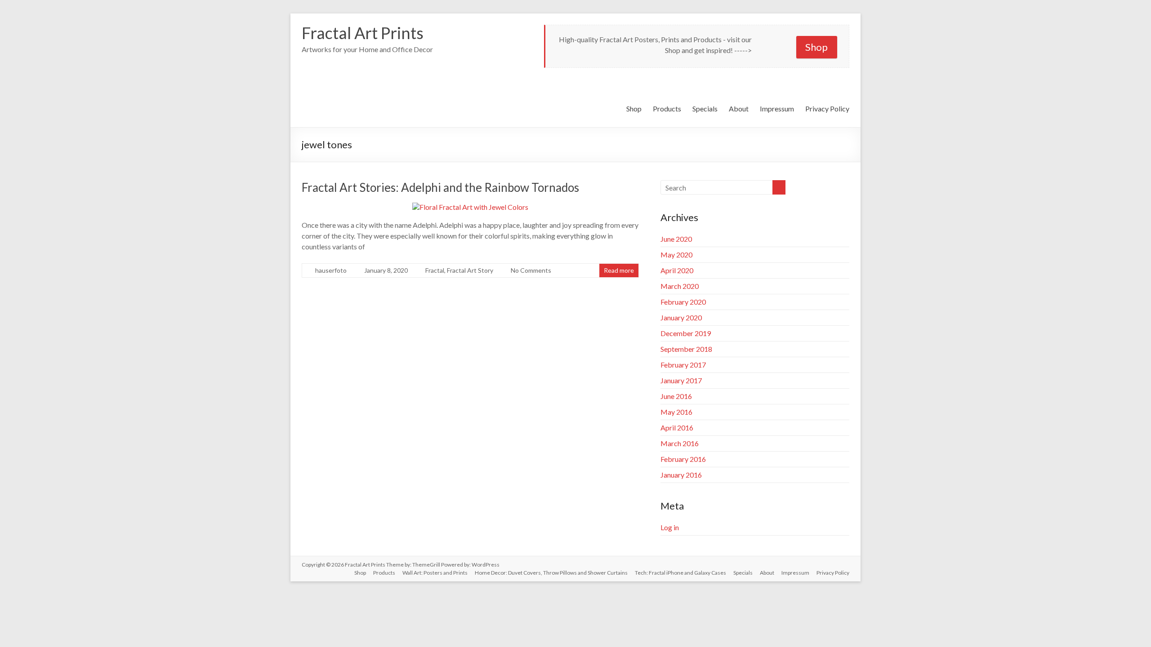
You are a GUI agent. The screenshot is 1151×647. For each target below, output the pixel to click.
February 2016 (683, 459)
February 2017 (683, 364)
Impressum (777, 108)
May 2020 (676, 254)
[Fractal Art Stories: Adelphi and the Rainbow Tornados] (470, 207)
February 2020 (683, 301)
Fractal (434, 270)
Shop (816, 47)
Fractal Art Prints (363, 33)
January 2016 (681, 474)
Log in (669, 527)
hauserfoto (331, 270)
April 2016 (676, 427)
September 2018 (686, 349)
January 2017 (681, 380)
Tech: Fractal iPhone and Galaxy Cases (680, 572)
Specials (705, 108)
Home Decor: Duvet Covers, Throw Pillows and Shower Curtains (551, 572)
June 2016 (676, 396)
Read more (619, 270)
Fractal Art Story (470, 270)
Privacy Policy (827, 108)
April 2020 (676, 270)
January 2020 (681, 317)
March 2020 (679, 286)
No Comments (531, 270)
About (739, 108)
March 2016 (679, 443)
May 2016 (676, 412)
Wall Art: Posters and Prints (435, 572)
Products (667, 108)
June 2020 (676, 239)
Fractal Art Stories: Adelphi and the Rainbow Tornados (440, 187)
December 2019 (685, 333)
